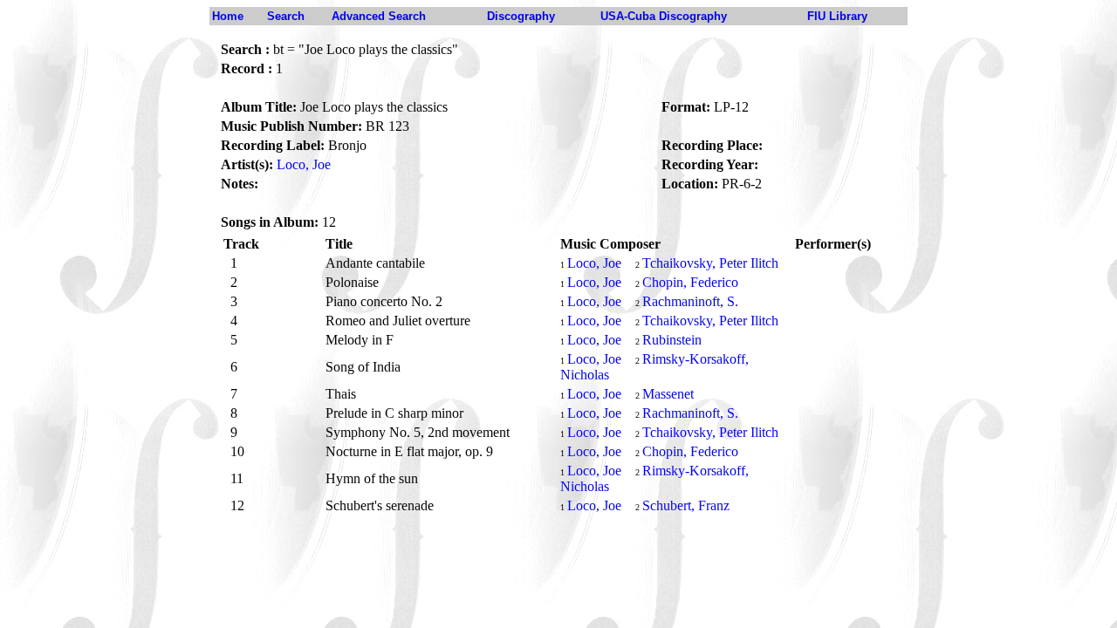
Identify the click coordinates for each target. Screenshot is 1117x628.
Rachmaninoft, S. (690, 301)
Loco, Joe (304, 164)
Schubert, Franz (686, 505)
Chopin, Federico (690, 282)
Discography (521, 16)
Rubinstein (672, 339)
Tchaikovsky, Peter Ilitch (710, 263)
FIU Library (837, 16)
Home (227, 16)
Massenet (668, 393)
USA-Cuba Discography (663, 16)
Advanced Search (379, 16)
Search (286, 16)
